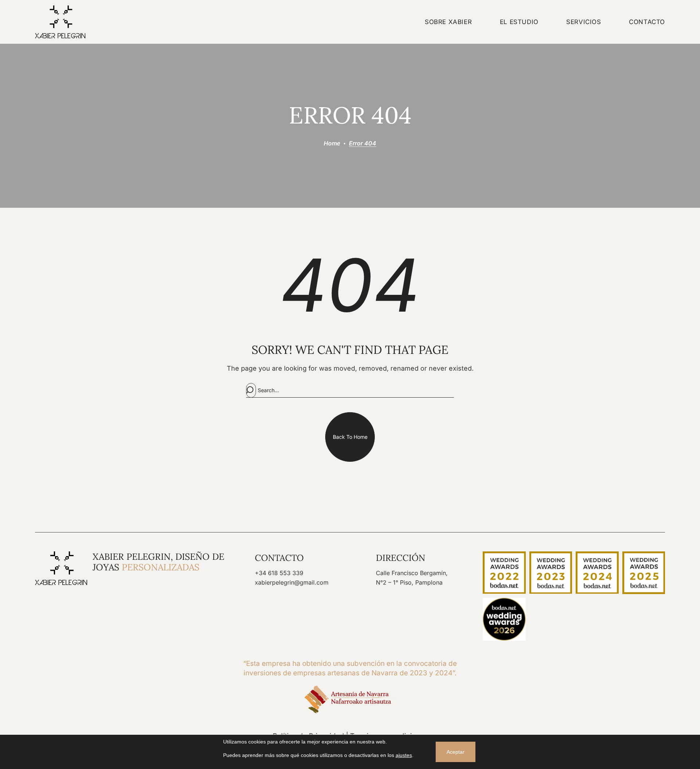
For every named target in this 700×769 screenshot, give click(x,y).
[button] (350, 437)
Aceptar (455, 752)
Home (332, 143)
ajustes (404, 755)
